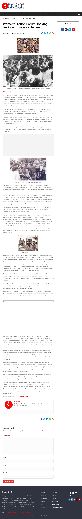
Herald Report (7, 91)
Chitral (33, 14)
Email (5, 465)
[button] (45, 14)
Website (5, 473)
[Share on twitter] (45, 33)
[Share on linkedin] (47, 33)
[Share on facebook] (42, 33)
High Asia (41, 14)
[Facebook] (62, 29)
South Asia (63, 14)
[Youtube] (73, 29)
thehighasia (38, 516)
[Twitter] (69, 29)
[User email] (4, 412)
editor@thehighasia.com (26, 512)
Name (5, 457)
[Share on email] (53, 33)
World (71, 14)
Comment (6, 435)
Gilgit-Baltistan (23, 14)
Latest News (12, 14)
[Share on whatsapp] (50, 33)
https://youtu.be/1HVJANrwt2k (21, 396)
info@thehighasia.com (13, 512)
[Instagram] (66, 29)
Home (4, 14)
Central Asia (52, 14)
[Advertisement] (28, 145)
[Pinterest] (79, 499)
